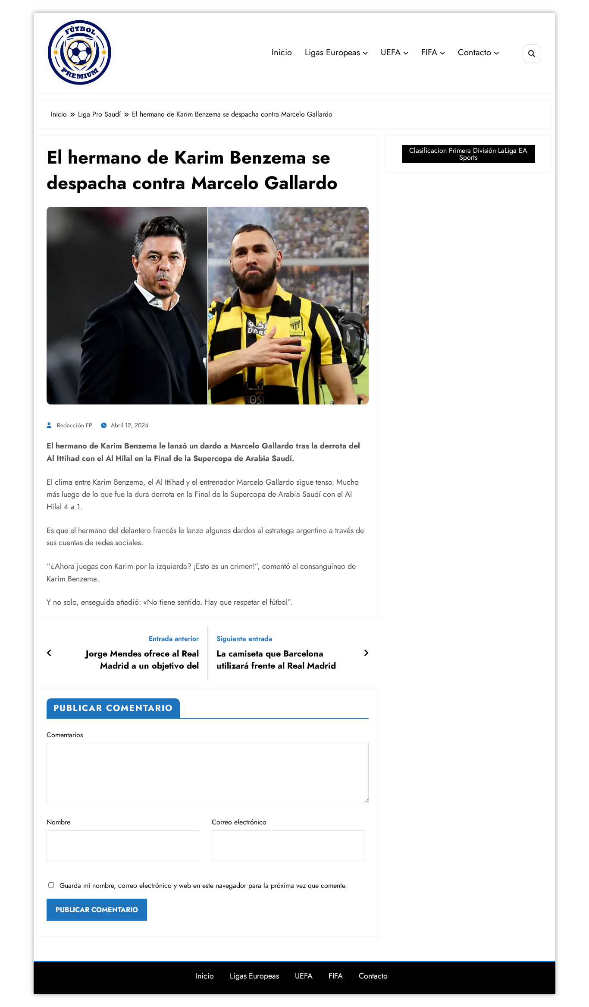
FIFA (429, 52)
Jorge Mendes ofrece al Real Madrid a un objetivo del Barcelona (142, 660)
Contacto (474, 52)
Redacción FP (74, 425)
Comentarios (65, 735)
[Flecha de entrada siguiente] (366, 653)
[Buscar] (532, 53)
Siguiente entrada (244, 639)
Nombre (58, 822)
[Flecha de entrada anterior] (49, 653)
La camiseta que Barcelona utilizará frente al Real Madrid (276, 660)
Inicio (282, 52)
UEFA (391, 52)
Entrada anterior (174, 639)
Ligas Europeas (332, 52)
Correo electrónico (239, 822)
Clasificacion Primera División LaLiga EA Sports (468, 153)
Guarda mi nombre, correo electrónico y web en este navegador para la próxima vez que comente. (203, 885)
